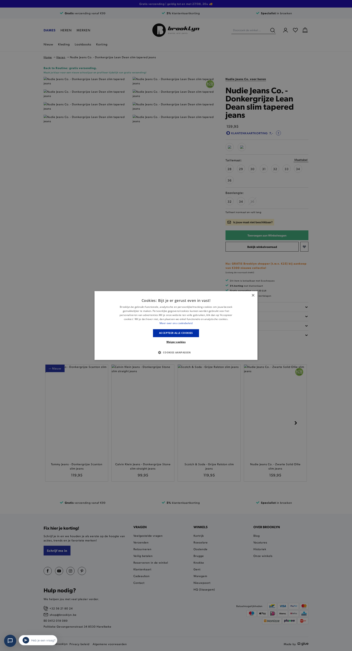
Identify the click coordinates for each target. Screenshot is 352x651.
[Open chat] (10, 641)
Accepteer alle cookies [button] (176, 333)
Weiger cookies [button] (176, 342)
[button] (176, 352)
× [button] (252, 295)
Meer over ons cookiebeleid (176, 323)
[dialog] (176, 325)
